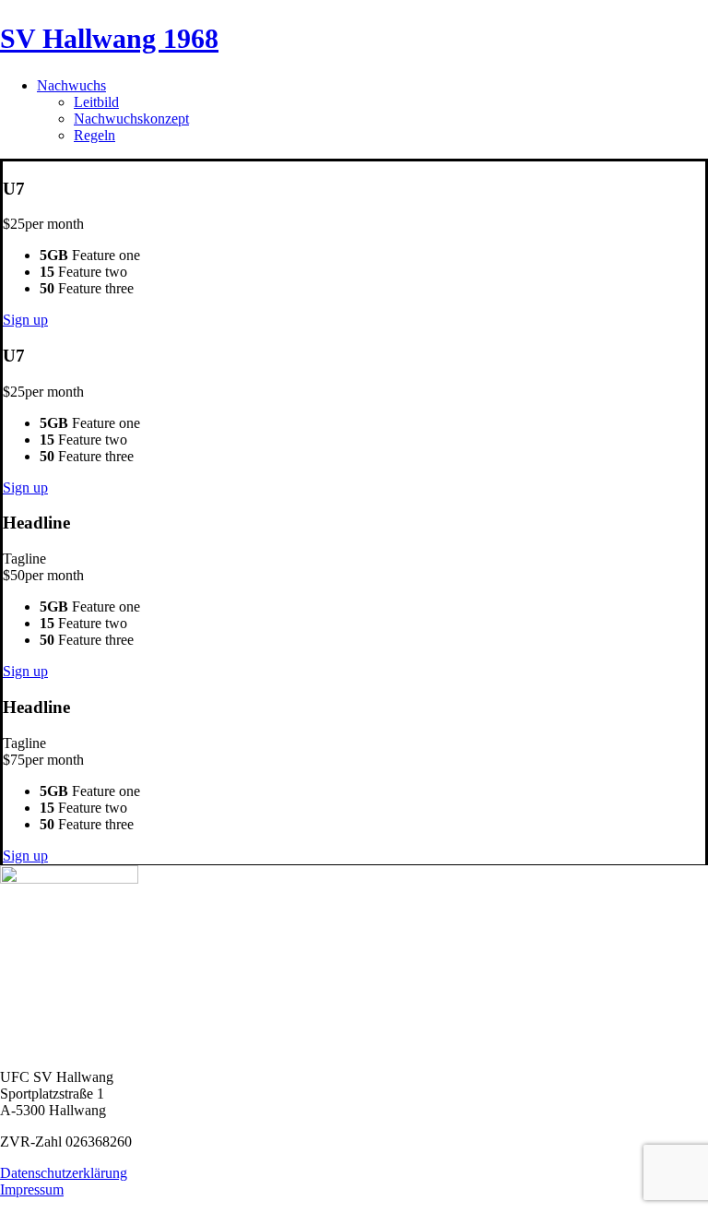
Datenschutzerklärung (63, 1173)
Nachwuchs (71, 85)
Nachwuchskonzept (131, 118)
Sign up (25, 319)
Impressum (32, 1189)
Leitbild (96, 102)
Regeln (94, 135)
